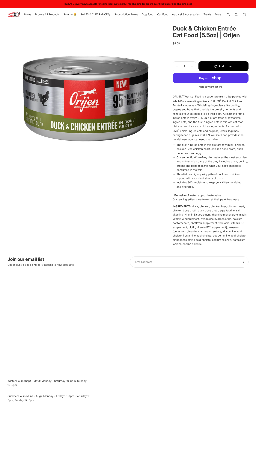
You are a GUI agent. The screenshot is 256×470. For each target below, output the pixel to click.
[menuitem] (218, 14)
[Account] (236, 14)
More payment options (210, 87)
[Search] (228, 14)
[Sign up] (243, 262)
